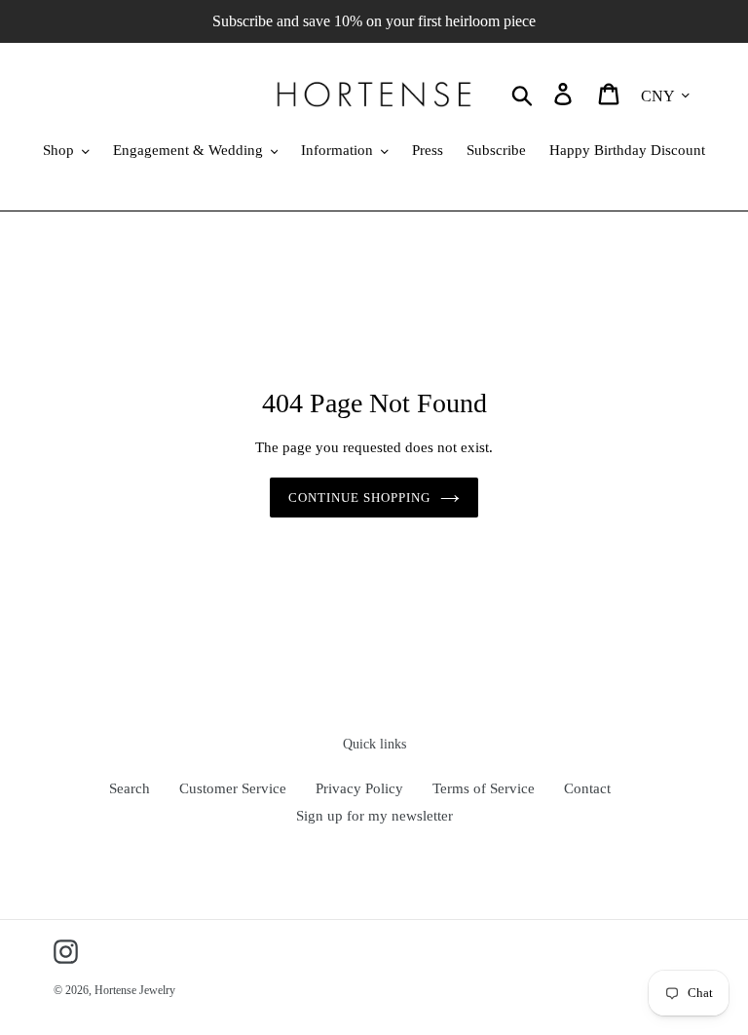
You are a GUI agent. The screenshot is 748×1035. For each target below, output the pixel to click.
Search (129, 788)
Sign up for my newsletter (374, 816)
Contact (587, 788)
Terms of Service (483, 788)
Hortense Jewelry (134, 990)
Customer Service (232, 788)
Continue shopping (359, 497)
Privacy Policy (359, 788)
